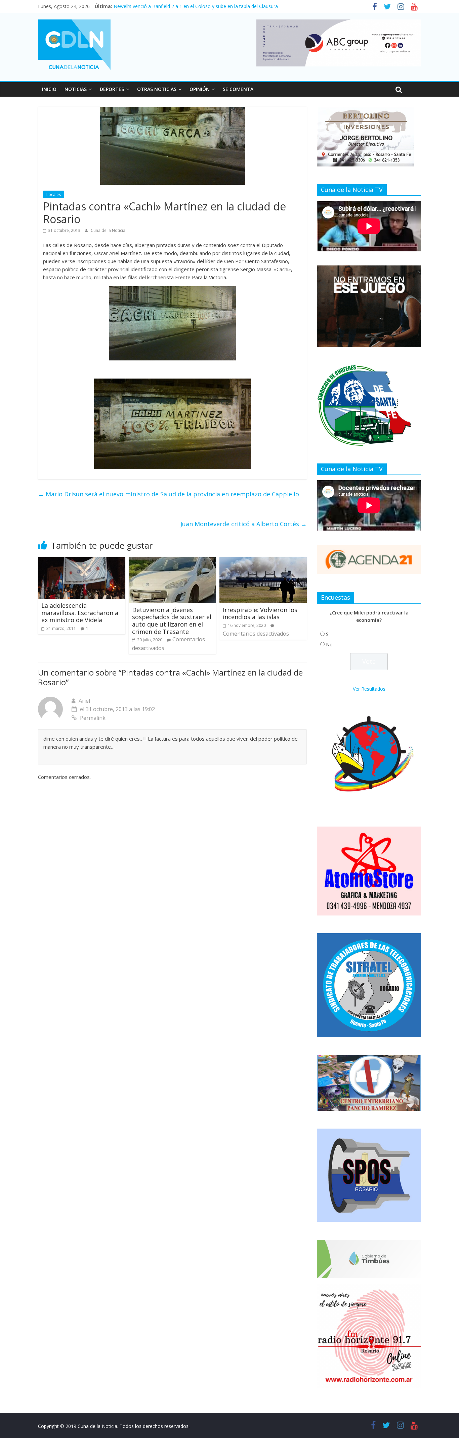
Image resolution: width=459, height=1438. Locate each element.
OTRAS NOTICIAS (156, 89)
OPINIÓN (200, 89)
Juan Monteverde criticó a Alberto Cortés (243, 524)
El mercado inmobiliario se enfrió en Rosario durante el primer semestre (192, 6)
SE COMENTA (238, 89)
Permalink (93, 718)
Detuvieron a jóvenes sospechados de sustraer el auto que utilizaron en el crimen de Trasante (171, 621)
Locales (53, 194)
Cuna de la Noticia (108, 230)
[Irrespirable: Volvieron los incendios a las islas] (263, 561)
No (329, 644)
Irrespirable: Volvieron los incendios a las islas (260, 613)
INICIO (49, 89)
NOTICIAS (76, 89)
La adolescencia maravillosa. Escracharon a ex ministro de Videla (79, 612)
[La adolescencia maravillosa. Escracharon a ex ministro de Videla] (81, 561)
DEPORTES (112, 89)
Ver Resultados (369, 689)
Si (328, 634)
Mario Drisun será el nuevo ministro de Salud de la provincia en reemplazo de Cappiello (168, 494)
